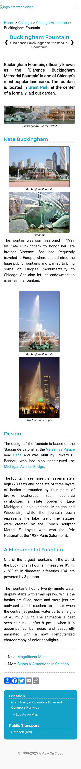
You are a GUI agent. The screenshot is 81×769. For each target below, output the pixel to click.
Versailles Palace (60, 449)
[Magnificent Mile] (72, 42)
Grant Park (38, 87)
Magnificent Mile (31, 657)
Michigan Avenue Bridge (24, 466)
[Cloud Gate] (6, 42)
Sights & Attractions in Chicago (43, 664)
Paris (17, 455)
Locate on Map (27, 714)
